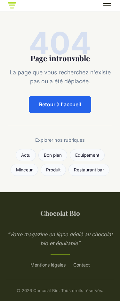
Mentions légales (48, 264)
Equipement (87, 155)
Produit (53, 169)
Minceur (24, 169)
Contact (81, 264)
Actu (25, 155)
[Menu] (107, 6)
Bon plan (53, 155)
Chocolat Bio (60, 212)
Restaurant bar (89, 169)
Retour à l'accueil (60, 104)
